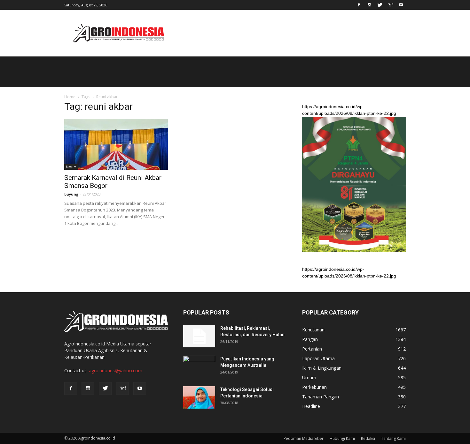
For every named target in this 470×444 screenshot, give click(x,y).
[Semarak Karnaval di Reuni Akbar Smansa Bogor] (116, 144)
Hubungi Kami (342, 438)
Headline (311, 406)
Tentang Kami (393, 438)
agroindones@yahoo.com (115, 370)
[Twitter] (380, 4)
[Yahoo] (390, 4)
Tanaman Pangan (320, 397)
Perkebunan (314, 387)
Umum (71, 167)
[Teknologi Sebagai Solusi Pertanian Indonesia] (199, 397)
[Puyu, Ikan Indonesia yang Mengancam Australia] (199, 367)
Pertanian (312, 349)
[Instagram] (369, 4)
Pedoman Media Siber (304, 438)
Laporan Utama (318, 358)
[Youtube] (401, 4)
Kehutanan (313, 330)
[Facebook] (359, 4)
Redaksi (368, 438)
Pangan (310, 339)
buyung (71, 194)
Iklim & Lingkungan (321, 368)
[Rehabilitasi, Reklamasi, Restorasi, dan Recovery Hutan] (199, 336)
